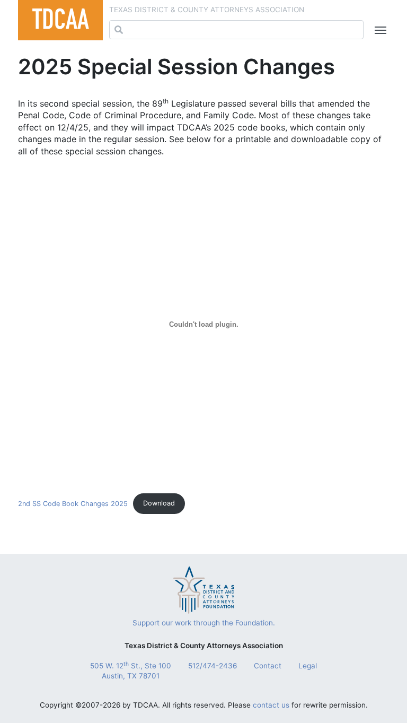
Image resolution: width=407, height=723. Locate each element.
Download (159, 503)
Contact (267, 665)
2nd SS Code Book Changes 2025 (73, 503)
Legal (307, 665)
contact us (271, 705)
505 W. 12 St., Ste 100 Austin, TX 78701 (130, 670)
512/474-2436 (212, 665)
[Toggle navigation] (378, 30)
